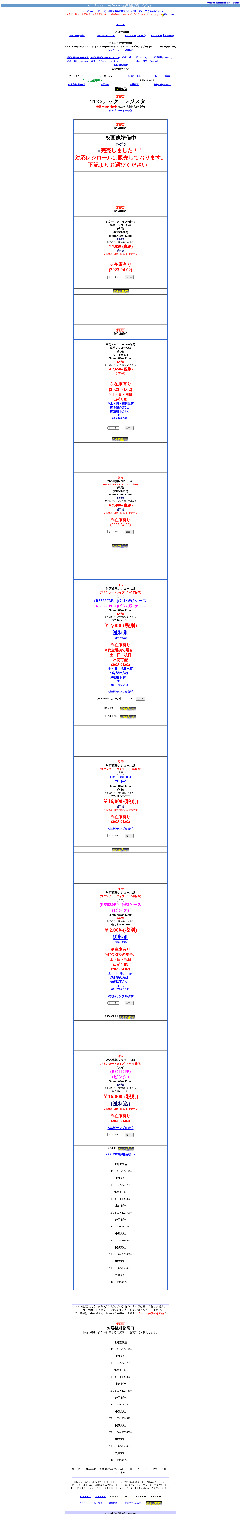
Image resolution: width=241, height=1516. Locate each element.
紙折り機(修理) (121, 65)
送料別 (120, 633)
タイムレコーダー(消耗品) (120, 50)
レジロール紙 (134, 76)
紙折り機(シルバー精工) (78, 57)
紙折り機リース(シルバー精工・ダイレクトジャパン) (92, 61)
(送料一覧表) (121, 638)
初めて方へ (169, 14)
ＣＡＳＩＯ (85, 1496)
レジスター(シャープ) (135, 35)
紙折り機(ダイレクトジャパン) (105, 57)
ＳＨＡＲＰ (100, 1496)
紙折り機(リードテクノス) (134, 57)
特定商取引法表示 (76, 84)
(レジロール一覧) (120, 110)
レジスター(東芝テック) (162, 35)
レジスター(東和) (77, 35)
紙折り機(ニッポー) (163, 57)
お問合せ (98, 1502)
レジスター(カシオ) (106, 35)
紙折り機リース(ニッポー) (148, 61)
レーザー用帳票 (162, 76)
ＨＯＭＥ (120, 24)
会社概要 (134, 84)
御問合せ (105, 84)
